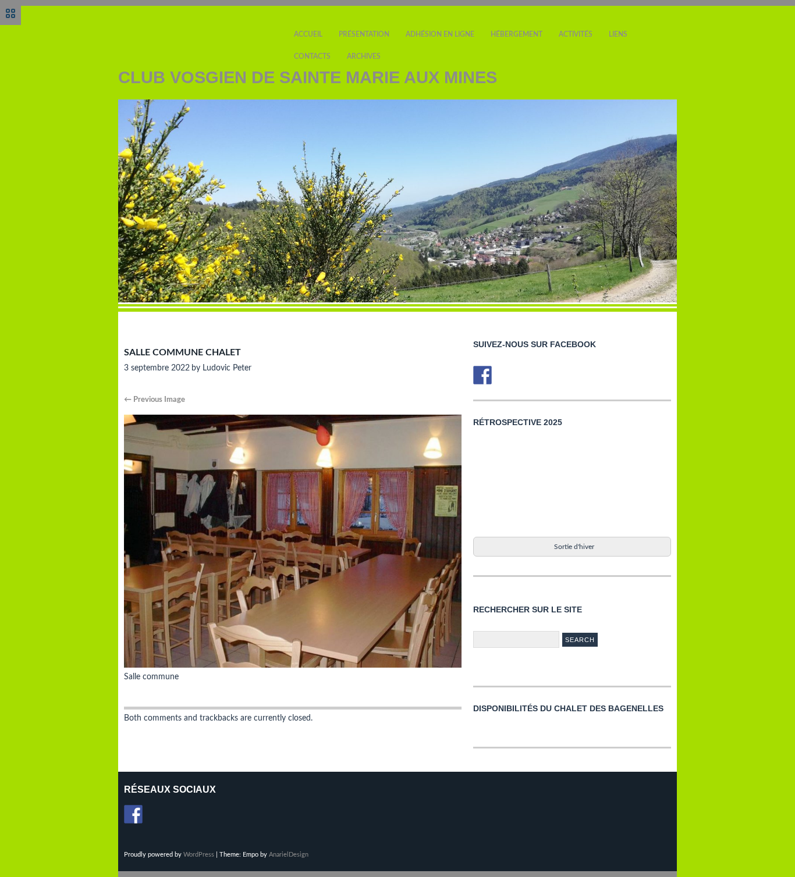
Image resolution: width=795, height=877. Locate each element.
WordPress (198, 854)
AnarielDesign (288, 854)
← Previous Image (154, 400)
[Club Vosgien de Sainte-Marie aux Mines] (482, 375)
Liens (618, 34)
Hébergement (516, 34)
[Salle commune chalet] (293, 665)
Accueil (308, 34)
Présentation (364, 34)
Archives (364, 56)
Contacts (312, 56)
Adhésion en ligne (440, 34)
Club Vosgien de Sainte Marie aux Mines (307, 77)
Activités (575, 34)
